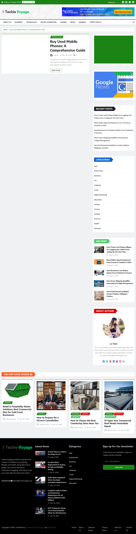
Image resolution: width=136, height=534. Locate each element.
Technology (31, 22)
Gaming (63, 22)
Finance (97, 209)
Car (95, 180)
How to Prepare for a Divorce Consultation (48, 419)
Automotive (98, 171)
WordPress (29, 527)
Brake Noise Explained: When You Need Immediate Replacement (57, 480)
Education (98, 200)
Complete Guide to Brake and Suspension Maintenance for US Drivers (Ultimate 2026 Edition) (57, 495)
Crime (96, 190)
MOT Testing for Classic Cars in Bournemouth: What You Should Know (57, 510)
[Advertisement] (114, 50)
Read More (56, 70)
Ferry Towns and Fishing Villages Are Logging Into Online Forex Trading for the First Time (119, 249)
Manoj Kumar (11, 419)
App (95, 166)
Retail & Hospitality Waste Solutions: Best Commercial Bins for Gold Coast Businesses (17, 410)
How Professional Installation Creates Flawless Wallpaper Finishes (118, 294)
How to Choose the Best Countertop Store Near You (84, 422)
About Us (7, 22)
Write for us (95, 22)
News (72, 22)
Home (5, 30)
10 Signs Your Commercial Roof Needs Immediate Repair (117, 423)
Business (19, 22)
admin (56, 55)
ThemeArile (51, 527)
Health (96, 223)
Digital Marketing (49, 22)
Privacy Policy (104, 528)
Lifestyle (97, 228)
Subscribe (119, 467)
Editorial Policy (91, 528)
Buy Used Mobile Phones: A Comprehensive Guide (27, 30)
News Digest (40, 527)
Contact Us (129, 528)
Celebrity (97, 185)
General (82, 22)
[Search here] (134, 22)
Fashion (97, 204)
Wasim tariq (44, 424)
